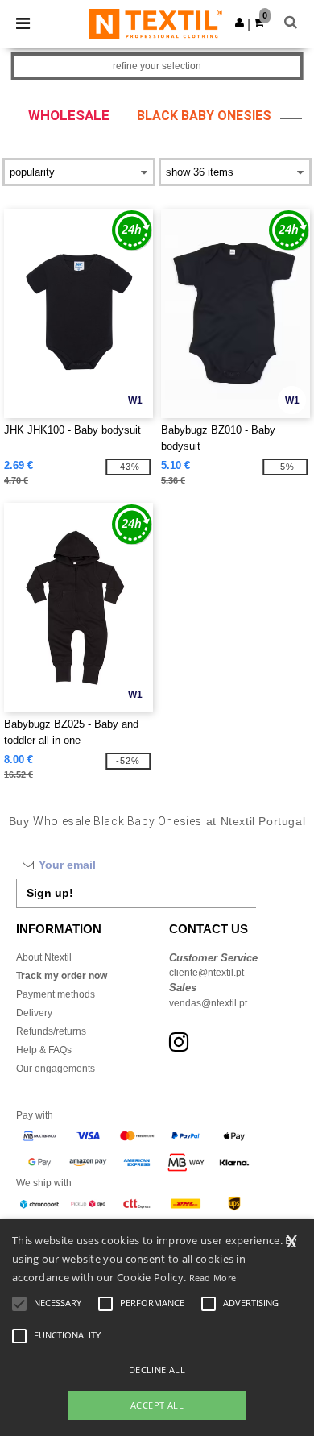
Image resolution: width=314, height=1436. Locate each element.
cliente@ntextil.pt (206, 972)
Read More (213, 1278)
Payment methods (55, 994)
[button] (239, 22)
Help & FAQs (44, 1050)
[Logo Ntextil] (155, 23)
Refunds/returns (51, 1031)
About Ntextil (44, 957)
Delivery (34, 1013)
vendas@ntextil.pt (208, 1003)
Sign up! (50, 892)
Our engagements (55, 1068)
